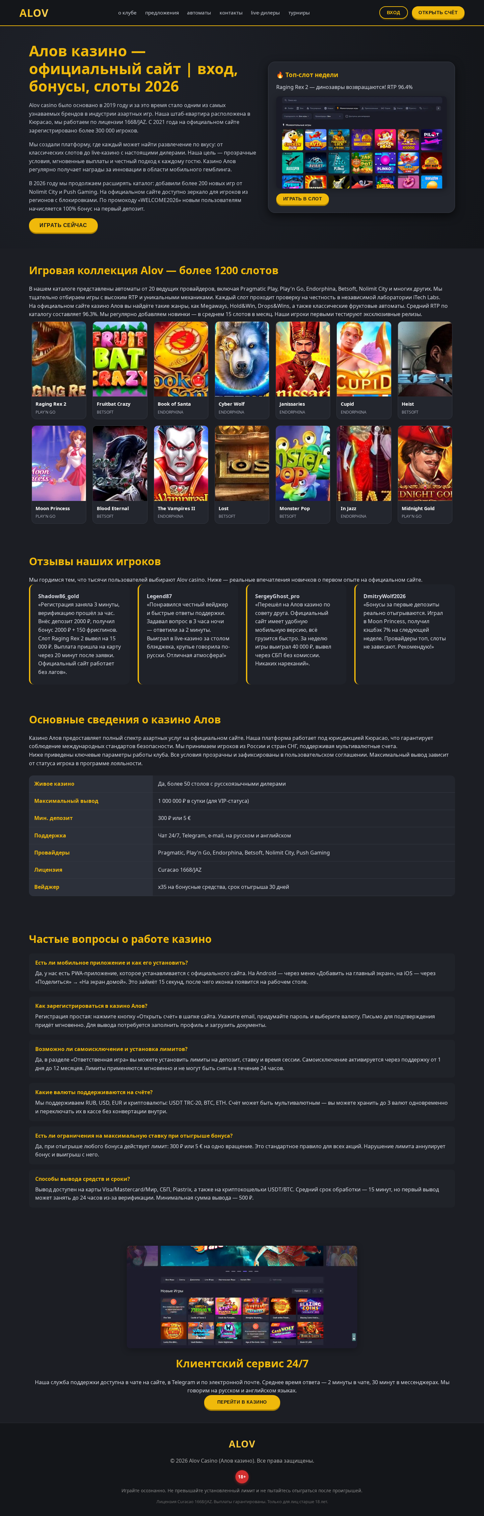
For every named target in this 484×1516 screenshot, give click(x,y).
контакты (231, 12)
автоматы (199, 12)
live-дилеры (265, 12)
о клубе (127, 12)
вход (393, 12)
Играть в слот (302, 198)
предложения (162, 12)
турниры (299, 12)
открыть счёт (438, 12)
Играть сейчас (63, 225)
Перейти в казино (242, 1402)
